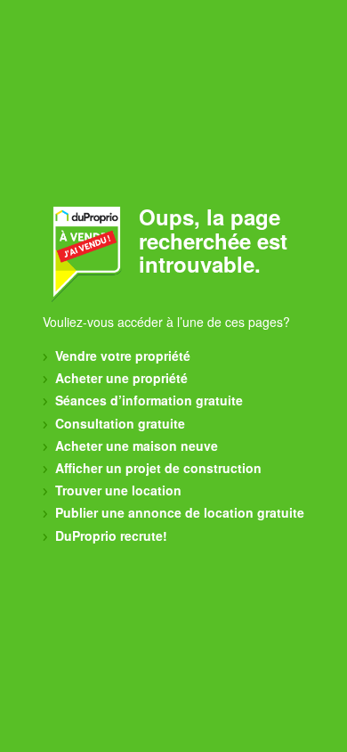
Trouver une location (117, 490)
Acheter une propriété (120, 378)
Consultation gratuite (118, 423)
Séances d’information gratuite (147, 400)
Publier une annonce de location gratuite (178, 512)
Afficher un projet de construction (157, 468)
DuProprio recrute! (109, 535)
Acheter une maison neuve (135, 445)
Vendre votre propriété (121, 355)
